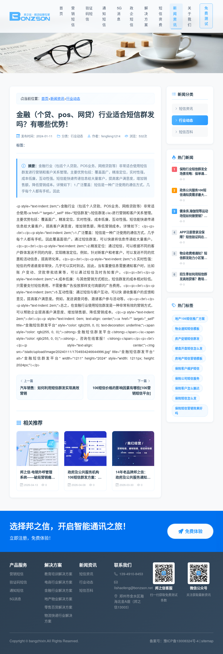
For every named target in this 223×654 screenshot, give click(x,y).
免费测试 (206, 15)
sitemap (207, 640)
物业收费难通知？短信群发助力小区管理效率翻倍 (193, 255)
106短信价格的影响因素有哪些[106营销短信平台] (122, 390)
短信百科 (186, 131)
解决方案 (146, 16)
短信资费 (160, 16)
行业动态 (73, 98)
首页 (61, 10)
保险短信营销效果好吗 (189, 410)
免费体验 (194, 531)
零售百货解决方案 (58, 607)
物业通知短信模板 (187, 328)
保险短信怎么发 (185, 398)
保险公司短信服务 (187, 378)
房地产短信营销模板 (189, 358)
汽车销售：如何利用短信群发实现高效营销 (49, 390)
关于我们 (189, 16)
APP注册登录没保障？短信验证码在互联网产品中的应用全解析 (193, 234)
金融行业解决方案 (58, 590)
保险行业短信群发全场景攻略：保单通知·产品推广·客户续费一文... (194, 171)
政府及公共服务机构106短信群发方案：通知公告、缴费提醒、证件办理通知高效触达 (85, 474)
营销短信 (73, 16)
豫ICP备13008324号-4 (181, 640)
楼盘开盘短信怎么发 (189, 348)
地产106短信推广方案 (190, 318)
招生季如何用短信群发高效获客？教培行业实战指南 (193, 276)
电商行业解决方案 (58, 582)
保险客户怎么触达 (187, 388)
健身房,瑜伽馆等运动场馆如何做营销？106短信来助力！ (194, 213)
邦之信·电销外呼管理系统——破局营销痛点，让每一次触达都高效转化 (37, 474)
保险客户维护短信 (187, 368)
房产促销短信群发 (187, 338)
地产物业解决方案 (58, 598)
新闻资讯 (175, 16)
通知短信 (104, 16)
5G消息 (119, 13)
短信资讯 (186, 108)
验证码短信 (89, 13)
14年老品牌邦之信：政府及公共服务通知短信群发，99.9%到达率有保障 (133, 474)
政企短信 (131, 16)
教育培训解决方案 (58, 573)
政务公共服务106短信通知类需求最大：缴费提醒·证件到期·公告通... (193, 192)
